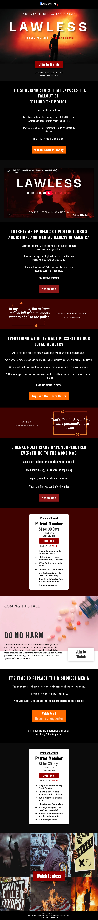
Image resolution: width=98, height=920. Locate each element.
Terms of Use (54, 917)
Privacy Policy (44, 917)
